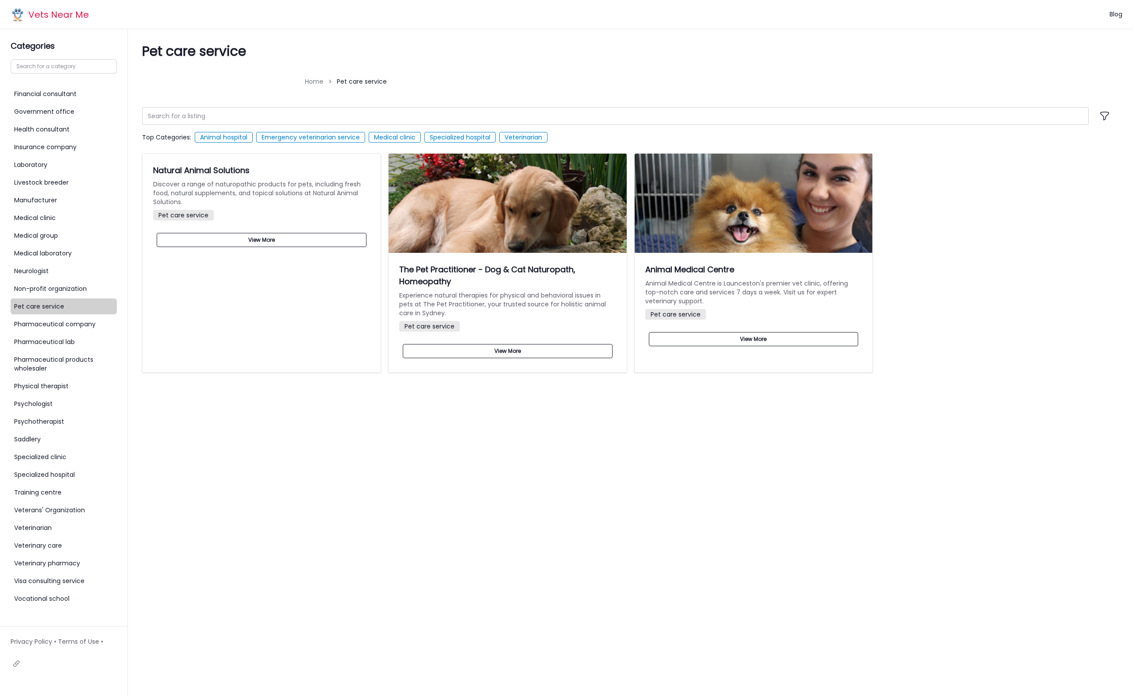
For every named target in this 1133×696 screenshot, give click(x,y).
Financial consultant (45, 93)
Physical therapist (41, 386)
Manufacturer (35, 200)
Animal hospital (223, 137)
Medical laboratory (43, 253)
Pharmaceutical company (55, 324)
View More (261, 240)
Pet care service (39, 306)
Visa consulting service (49, 580)
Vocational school (41, 598)
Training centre (38, 492)
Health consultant (41, 129)
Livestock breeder (41, 182)
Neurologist (31, 271)
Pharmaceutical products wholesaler (53, 364)
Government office (44, 111)
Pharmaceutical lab (44, 341)
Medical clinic (395, 137)
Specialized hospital (460, 137)
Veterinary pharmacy (47, 563)
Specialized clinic (40, 456)
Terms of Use (78, 641)
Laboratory (30, 164)
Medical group (36, 235)
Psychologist (33, 403)
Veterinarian (523, 137)
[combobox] (615, 116)
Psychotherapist (39, 421)
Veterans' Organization (49, 510)
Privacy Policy (31, 641)
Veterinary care (38, 545)
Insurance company (45, 147)
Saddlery (27, 439)
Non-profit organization (50, 288)
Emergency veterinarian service (311, 137)
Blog (1116, 14)
